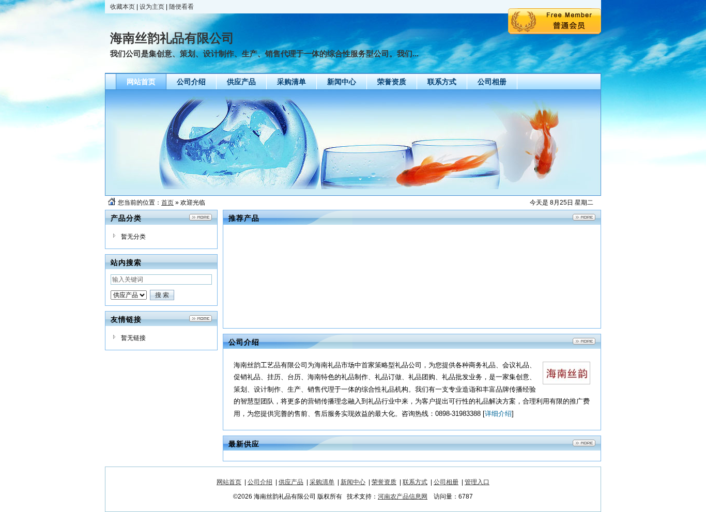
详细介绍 (498, 413)
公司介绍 (260, 482)
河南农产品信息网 (402, 496)
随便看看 (181, 6)
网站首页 (229, 482)
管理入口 (477, 482)
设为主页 (152, 6)
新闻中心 (353, 482)
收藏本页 (122, 6)
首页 (167, 202)
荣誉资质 (384, 482)
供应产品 (291, 482)
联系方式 (415, 482)
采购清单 (322, 482)
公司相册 (446, 482)
